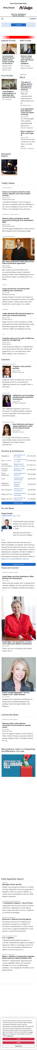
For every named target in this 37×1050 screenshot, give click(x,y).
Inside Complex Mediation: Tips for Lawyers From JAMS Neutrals (16, 694)
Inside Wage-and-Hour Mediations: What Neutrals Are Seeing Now (18, 577)
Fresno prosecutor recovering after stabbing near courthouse (16, 290)
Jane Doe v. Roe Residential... (19, 469)
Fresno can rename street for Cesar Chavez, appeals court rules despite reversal (16, 194)
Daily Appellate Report (12, 879)
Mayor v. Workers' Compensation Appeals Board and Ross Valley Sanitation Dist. (18, 957)
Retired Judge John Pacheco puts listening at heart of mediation (27, 59)
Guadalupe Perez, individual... (20, 494)
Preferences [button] (10, 1036)
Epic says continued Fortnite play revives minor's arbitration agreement (18, 262)
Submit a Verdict (18, 503)
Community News (9, 714)
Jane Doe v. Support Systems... (17, 484)
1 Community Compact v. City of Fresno (17, 903)
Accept (18, 1039)
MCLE (22, 77)
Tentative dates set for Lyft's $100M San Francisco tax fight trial (18, 339)
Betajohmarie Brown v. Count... (20, 465)
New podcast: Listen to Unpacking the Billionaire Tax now (18, 750)
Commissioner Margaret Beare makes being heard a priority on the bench (8, 59)
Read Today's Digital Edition (18, 3)
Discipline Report (6, 155)
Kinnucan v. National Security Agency (16, 919)
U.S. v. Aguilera (8, 938)
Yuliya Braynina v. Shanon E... (20, 474)
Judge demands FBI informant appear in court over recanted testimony (17, 314)
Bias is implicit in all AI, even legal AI (27, 133)
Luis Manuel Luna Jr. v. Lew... (20, 460)
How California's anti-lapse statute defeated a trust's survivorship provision (23, 426)
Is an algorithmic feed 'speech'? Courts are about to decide (27, 111)
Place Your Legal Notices (18, 14)
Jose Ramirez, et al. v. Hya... (19, 456)
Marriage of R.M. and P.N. (12, 884)
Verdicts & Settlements (12, 451)
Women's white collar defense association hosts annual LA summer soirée (16, 725)
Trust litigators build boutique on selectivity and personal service (9, 94)
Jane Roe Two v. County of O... (19, 490)
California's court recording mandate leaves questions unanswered (23, 397)
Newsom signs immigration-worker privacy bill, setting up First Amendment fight (17, 220)
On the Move (7, 508)
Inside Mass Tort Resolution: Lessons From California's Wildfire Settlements (17, 643)
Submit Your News (18, 564)
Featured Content (10, 567)
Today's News (8, 183)
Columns (5, 359)
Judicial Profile (8, 40)
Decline (18, 1042)
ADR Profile (25, 40)
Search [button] (33, 19)
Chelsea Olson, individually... (19, 479)
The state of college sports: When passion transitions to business (26, 86)
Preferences (18, 1046)
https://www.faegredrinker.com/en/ (15, 559)
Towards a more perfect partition (22, 367)
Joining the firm (7, 515)
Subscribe (18, 25)
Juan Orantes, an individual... (20, 499)
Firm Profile (7, 75)
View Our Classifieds (18, 16)
